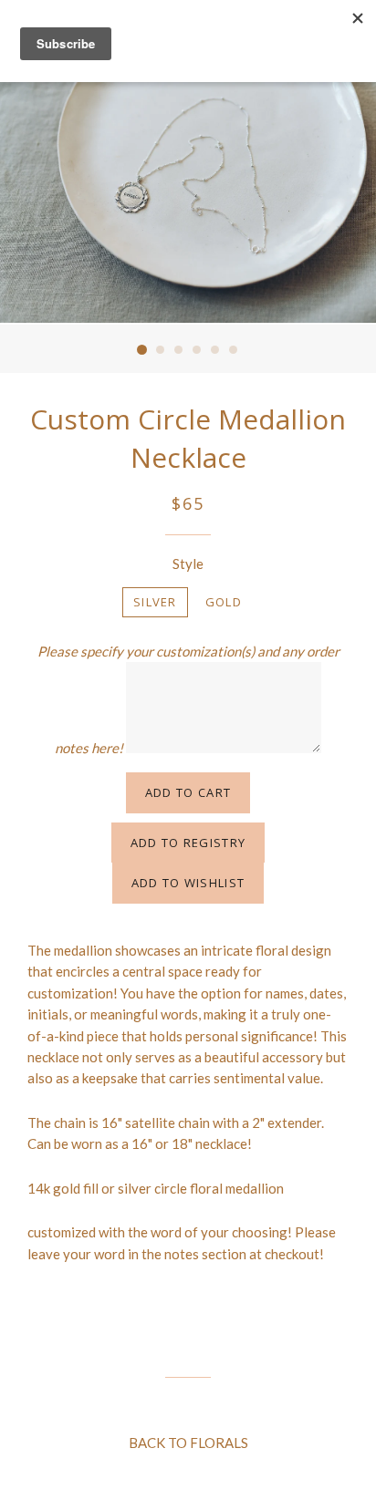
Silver (155, 602)
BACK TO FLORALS (188, 1442)
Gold (223, 602)
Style (188, 563)
